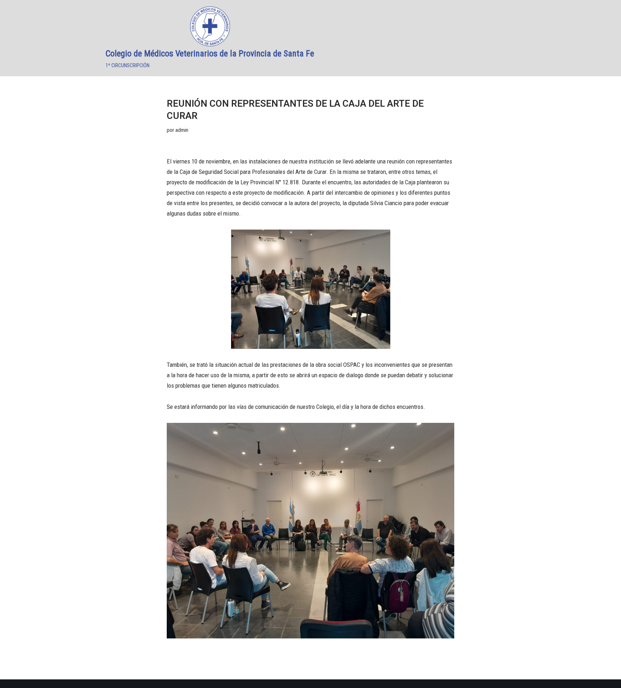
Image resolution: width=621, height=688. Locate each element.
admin (181, 130)
